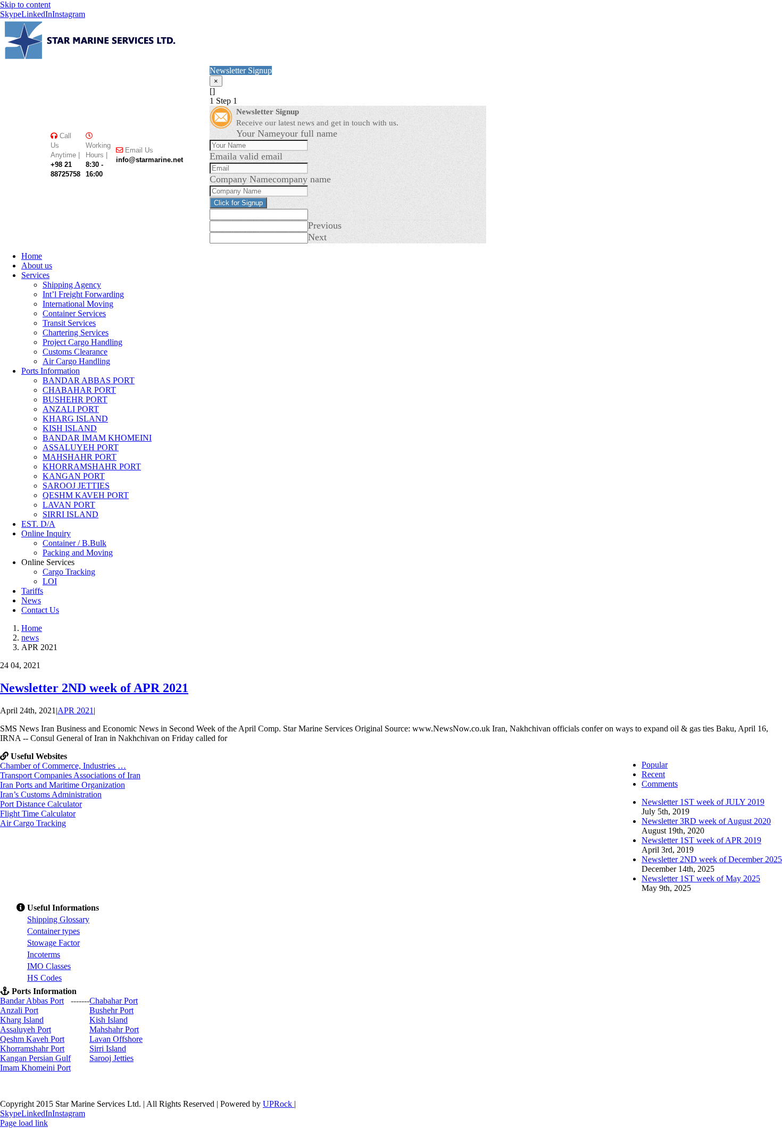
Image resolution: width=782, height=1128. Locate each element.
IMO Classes (49, 966)
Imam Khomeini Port (35, 1067)
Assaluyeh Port (25, 1029)
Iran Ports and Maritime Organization (62, 784)
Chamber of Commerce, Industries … (63, 765)
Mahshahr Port (114, 1029)
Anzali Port (19, 1010)
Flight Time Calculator (38, 813)
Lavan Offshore (116, 1038)
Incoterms (43, 954)
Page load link (24, 1122)
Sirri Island (107, 1048)
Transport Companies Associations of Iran (70, 775)
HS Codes (44, 977)
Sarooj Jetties (111, 1058)
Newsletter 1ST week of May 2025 (701, 878)
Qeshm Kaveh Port (32, 1038)
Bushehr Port (111, 1010)
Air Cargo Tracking (33, 823)
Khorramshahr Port (32, 1048)
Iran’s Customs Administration (51, 794)
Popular (655, 764)
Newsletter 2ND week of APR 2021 (94, 688)
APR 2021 (75, 710)
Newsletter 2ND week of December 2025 (712, 859)
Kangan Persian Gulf (35, 1058)
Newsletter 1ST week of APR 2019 (701, 840)
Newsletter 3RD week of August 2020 (706, 821)
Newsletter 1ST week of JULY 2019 (703, 801)
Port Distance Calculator (41, 804)
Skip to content (25, 4)
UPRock (278, 1103)
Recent (653, 774)
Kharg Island (22, 1019)
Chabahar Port (113, 1000)
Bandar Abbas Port (32, 1000)
